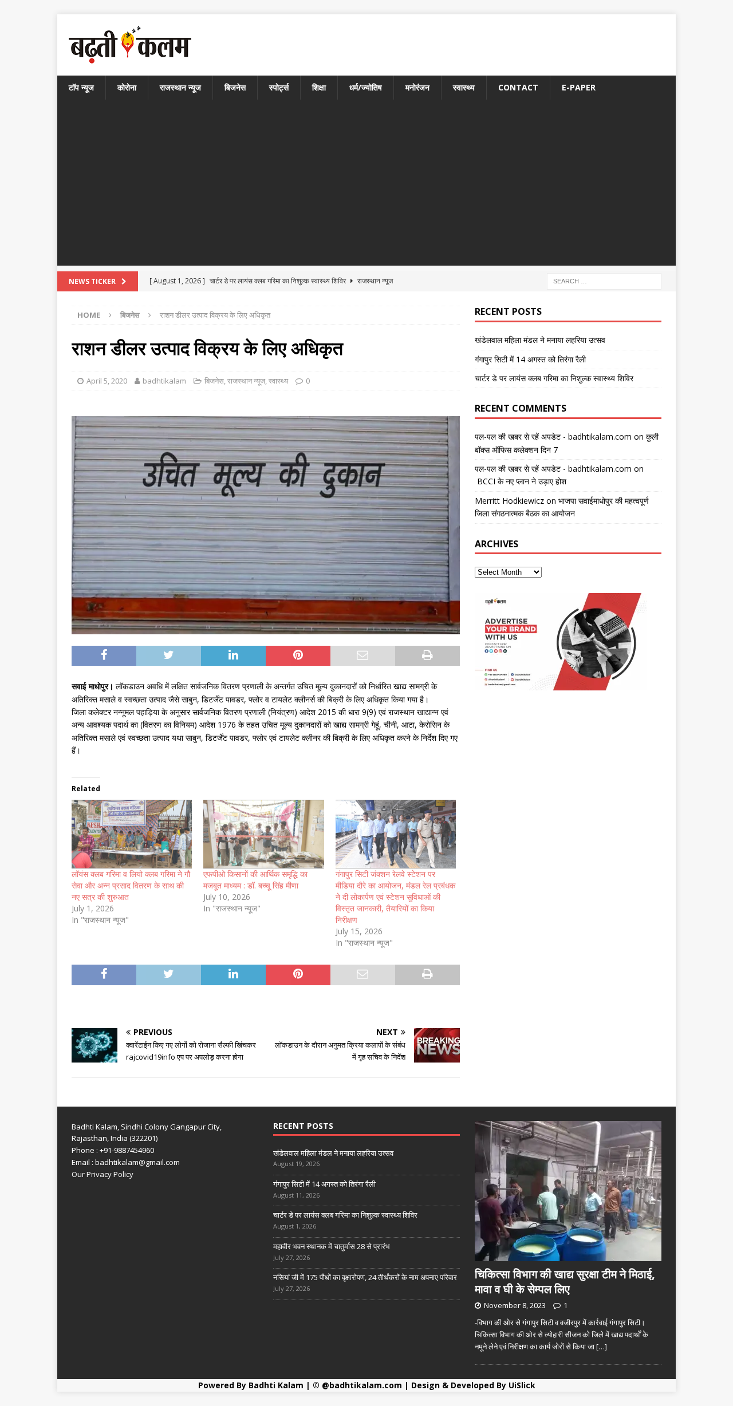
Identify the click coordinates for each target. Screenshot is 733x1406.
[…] (601, 1346)
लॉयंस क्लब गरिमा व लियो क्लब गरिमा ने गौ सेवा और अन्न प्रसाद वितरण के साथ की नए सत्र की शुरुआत (131, 885)
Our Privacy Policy (102, 1174)
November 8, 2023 (515, 1305)
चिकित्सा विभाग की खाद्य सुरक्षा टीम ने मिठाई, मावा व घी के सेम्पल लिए (565, 1281)
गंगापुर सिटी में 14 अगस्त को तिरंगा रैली (530, 359)
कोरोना (126, 87)
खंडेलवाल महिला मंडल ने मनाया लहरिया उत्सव (540, 339)
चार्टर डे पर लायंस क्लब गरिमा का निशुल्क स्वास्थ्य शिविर (554, 378)
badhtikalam (164, 381)
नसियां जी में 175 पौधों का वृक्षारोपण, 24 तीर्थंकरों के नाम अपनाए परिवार (365, 1277)
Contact (518, 87)
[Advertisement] (366, 185)
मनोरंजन (417, 87)
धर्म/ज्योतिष (365, 87)
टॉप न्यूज (81, 87)
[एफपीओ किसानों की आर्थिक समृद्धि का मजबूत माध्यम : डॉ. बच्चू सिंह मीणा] (263, 834)
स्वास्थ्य (464, 87)
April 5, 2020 (106, 381)
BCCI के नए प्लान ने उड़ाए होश (520, 481)
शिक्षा (319, 87)
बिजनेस (235, 87)
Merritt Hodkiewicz (509, 500)
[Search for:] (604, 280)
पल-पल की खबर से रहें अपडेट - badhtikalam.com (553, 436)
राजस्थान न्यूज (180, 87)
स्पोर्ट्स (279, 87)
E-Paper (579, 87)
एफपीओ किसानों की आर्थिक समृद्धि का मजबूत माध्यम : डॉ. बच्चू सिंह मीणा (255, 879)
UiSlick (522, 1385)
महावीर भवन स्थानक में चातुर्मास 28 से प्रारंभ (331, 1246)
